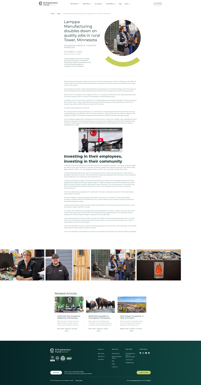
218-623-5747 (129, 359)
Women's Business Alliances (116, 357)
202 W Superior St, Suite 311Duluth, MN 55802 (130, 355)
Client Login (143, 372)
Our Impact (98, 4)
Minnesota (68, 328)
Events (127, 4)
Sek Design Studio (135, 380)
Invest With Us (110, 4)
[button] (75, 4)
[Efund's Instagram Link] (143, 353)
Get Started (157, 3)
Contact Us (114, 367)
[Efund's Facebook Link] (140, 353)
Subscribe (56, 372)
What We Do (86, 4)
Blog (120, 4)
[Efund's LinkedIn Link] (149, 353)
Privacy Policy (78, 380)
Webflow (148, 380)
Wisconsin (74, 328)
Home (52, 13)
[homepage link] (60, 350)
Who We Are (74, 4)
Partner (105, 328)
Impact (67, 331)
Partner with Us (116, 353)
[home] (53, 4)
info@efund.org (129, 362)
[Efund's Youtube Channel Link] (146, 353)
